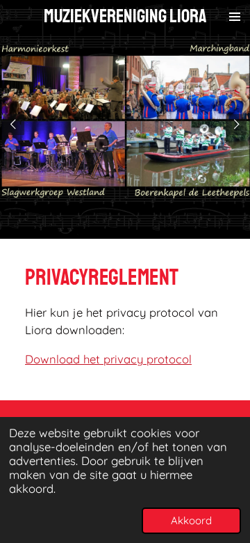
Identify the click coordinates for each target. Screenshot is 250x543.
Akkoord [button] (191, 520)
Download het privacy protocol (108, 359)
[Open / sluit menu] (234, 16)
